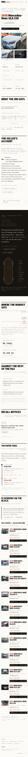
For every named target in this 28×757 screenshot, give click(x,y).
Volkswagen (9, 743)
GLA (7, 9)
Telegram (20, 753)
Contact (22, 1)
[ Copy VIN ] (14, 123)
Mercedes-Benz (13, 741)
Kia (7, 741)
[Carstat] (5, 2)
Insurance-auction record (9, 8)
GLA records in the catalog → (10, 717)
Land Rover (16, 743)
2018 (11, 9)
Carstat (3, 746)
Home (12, 1)
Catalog (16, 1)
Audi (22, 741)
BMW (19, 741)
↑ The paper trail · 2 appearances (12, 517)
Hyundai (3, 741)
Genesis (3, 743)
